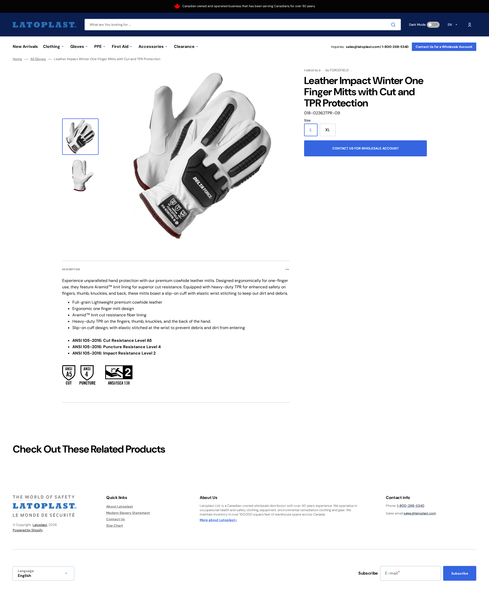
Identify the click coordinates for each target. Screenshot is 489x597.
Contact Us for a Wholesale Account (444, 47)
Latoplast (40, 525)
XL (330, 131)
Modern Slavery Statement (128, 513)
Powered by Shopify (28, 530)
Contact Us (115, 519)
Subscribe (459, 573)
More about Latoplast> (218, 520)
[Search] (394, 24)
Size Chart (114, 525)
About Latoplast (119, 507)
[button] (469, 24)
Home (17, 59)
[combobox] (243, 24)
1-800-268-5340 (410, 506)
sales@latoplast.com (420, 513)
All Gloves (38, 59)
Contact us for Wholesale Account (365, 148)
